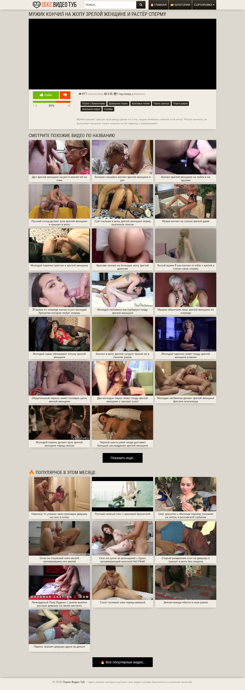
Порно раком (180, 103)
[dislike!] (65, 95)
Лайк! (47, 95)
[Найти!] (140, 5)
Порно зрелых (161, 103)
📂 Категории (180, 5)
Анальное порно (91, 109)
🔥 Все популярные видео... (123, 662)
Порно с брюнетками (93, 103)
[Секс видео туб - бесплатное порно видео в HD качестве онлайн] (54, 4)
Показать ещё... (122, 457)
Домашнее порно (118, 103)
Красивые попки (140, 103)
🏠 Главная (158, 5)
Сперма (108, 109)
